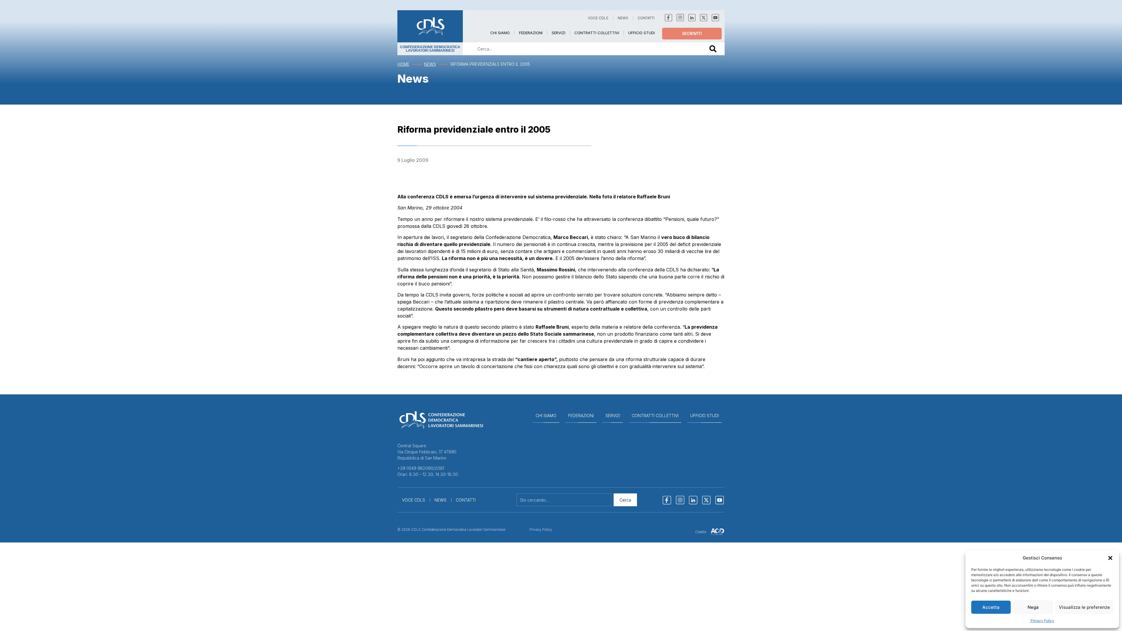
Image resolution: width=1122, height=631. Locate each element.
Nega (1033, 607)
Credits (701, 532)
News (430, 64)
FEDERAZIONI (531, 32)
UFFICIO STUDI (641, 32)
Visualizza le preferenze (1084, 607)
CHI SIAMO (500, 32)
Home (403, 64)
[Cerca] (714, 48)
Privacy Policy (1042, 620)
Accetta (991, 607)
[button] (1110, 558)
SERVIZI (558, 32)
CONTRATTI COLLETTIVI (596, 32)
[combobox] (582, 48)
